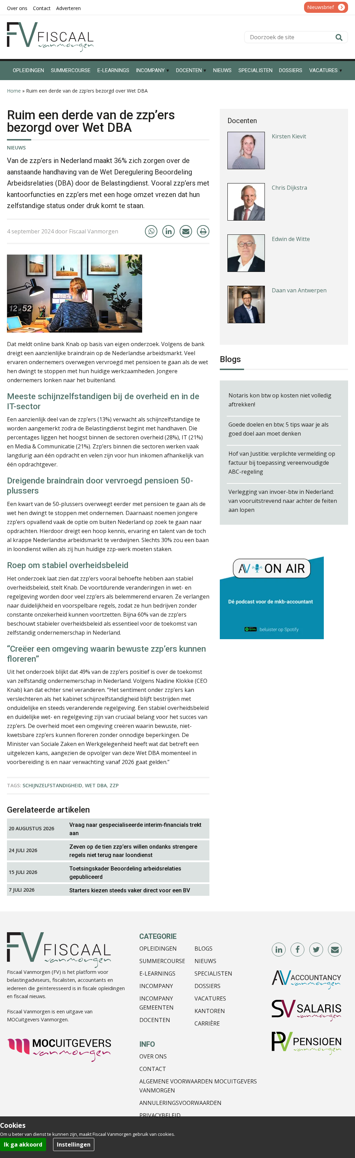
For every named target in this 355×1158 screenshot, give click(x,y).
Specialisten (213, 973)
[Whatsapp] (151, 231)
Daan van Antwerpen (299, 290)
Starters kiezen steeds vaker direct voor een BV (129, 890)
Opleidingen (158, 948)
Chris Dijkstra (289, 187)
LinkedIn (279, 950)
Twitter (316, 950)
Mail (335, 950)
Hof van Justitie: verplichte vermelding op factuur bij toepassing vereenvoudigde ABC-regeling (281, 462)
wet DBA (96, 785)
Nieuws (16, 147)
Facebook (298, 950)
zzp (114, 785)
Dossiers (207, 986)
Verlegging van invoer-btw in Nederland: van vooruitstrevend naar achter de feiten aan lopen (282, 501)
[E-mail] (186, 231)
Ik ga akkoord (23, 1144)
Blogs (203, 948)
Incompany (156, 986)
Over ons (153, 1056)
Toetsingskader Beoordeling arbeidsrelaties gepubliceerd (125, 872)
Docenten (154, 1020)
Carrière (207, 1023)
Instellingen (73, 1144)
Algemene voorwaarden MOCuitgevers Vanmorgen (198, 1086)
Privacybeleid (160, 1115)
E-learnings (157, 973)
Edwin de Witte (291, 239)
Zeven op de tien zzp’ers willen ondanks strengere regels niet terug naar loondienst (133, 850)
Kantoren (209, 1011)
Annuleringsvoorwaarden (180, 1103)
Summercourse (162, 961)
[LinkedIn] (168, 231)
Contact (152, 1069)
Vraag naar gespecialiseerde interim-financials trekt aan (135, 829)
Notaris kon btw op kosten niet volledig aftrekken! (279, 400)
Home (14, 90)
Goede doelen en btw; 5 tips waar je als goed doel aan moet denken (278, 429)
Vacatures (210, 998)
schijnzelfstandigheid (52, 785)
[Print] (203, 231)
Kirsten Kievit (289, 136)
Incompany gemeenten (156, 1003)
